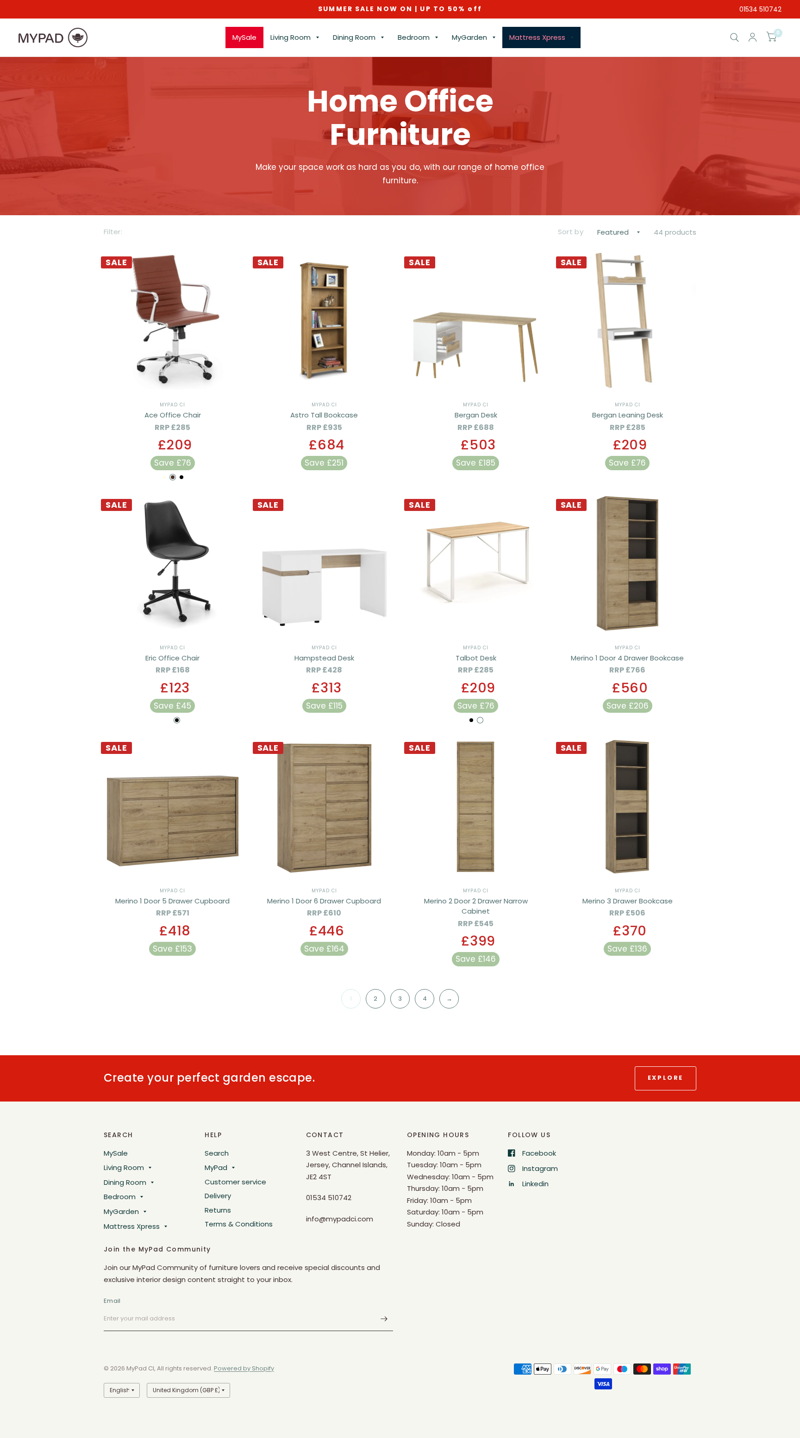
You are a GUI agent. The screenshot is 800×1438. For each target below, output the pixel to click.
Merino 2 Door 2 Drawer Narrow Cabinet (476, 906)
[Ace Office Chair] (173, 321)
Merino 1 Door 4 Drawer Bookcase (627, 658)
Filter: (113, 232)
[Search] (734, 37)
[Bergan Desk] (476, 321)
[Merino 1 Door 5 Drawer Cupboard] (173, 806)
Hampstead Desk (324, 658)
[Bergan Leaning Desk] (628, 321)
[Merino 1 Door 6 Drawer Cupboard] (325, 806)
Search (217, 1153)
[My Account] (753, 37)
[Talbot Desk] (476, 563)
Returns (218, 1210)
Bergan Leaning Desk (627, 415)
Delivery (218, 1196)
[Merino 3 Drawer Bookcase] (628, 806)
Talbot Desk (476, 658)
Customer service (235, 1182)
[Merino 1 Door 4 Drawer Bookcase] (628, 563)
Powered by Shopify (244, 1368)
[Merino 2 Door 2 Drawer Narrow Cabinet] (476, 806)
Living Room (290, 37)
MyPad (216, 1167)
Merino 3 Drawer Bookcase (627, 901)
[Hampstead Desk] (325, 563)
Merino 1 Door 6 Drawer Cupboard (324, 901)
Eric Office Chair (172, 658)
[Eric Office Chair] (173, 563)
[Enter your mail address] (384, 1319)
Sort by (570, 232)
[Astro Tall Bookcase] (325, 321)
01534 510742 (760, 9)
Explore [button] (665, 1077)
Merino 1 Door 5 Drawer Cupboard (172, 901)
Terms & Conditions (239, 1224)
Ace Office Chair (172, 415)
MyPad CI (172, 404)
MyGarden (469, 37)
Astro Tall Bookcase (324, 415)
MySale (244, 37)
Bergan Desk (476, 415)
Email (112, 1300)
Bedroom (414, 37)
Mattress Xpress (537, 37)
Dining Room (354, 37)
